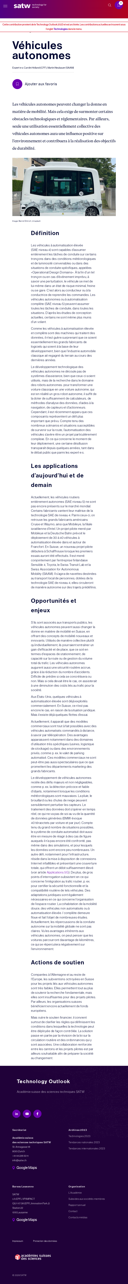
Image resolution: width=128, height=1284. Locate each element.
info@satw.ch (19, 1160)
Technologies (61, 29)
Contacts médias (78, 1217)
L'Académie (75, 1192)
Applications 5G (58, 872)
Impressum (17, 1241)
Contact (73, 1211)
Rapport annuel (77, 1205)
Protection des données (45, 1241)
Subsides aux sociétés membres (86, 1198)
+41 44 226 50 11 (20, 1155)
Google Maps (26, 1168)
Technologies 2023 (79, 1136)
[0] (120, 5)
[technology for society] (23, 6)
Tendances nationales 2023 (84, 1142)
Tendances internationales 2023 (86, 1148)
